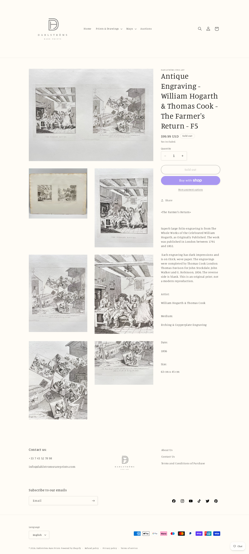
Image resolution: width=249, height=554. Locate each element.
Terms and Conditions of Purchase (183, 463)
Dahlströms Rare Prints (48, 548)
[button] (109, 29)
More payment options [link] (190, 189)
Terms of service (129, 548)
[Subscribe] (93, 500)
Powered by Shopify (71, 548)
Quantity (166, 148)
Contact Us (168, 456)
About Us (167, 449)
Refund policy (92, 548)
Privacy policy (110, 548)
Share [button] (169, 200)
